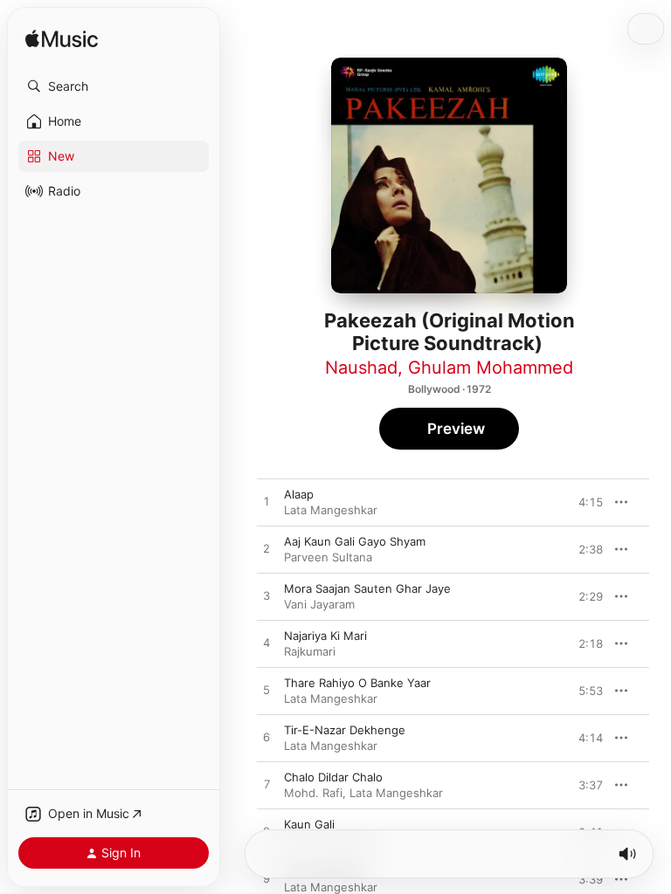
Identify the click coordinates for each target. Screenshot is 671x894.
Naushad (361, 367)
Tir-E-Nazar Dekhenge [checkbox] (344, 730)
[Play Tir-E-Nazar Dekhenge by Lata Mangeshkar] (266, 738)
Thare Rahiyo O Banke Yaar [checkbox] (357, 683)
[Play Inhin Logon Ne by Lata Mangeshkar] (266, 879)
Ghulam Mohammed (490, 367)
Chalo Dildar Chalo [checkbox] (333, 777)
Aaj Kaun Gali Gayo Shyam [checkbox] (354, 541)
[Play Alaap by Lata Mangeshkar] (266, 502)
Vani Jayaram (319, 604)
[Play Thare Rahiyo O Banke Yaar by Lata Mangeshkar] (266, 690)
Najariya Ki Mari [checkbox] (325, 636)
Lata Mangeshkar (330, 510)
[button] (113, 86)
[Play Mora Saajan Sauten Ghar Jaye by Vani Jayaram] (266, 596)
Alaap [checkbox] (299, 494)
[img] (61, 40)
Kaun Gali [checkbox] (309, 824)
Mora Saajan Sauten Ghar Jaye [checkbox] (367, 588)
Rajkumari (310, 651)
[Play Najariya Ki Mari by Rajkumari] (266, 643)
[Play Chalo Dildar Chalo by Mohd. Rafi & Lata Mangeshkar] (266, 785)
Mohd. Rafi (313, 793)
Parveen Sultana (328, 557)
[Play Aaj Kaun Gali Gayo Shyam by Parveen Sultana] (266, 549)
